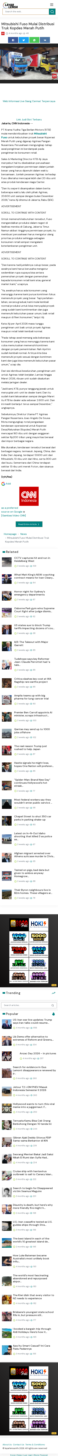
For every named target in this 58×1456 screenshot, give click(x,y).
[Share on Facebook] (13, 40)
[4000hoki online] (19, 976)
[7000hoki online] (19, 950)
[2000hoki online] (38, 963)
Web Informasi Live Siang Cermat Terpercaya (29, 101)
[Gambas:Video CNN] (13, 515)
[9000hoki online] (38, 950)
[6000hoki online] (38, 976)
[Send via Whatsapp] (34, 40)
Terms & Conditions (35, 1444)
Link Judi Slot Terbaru (29, 119)
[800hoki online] (19, 963)
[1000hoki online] (19, 937)
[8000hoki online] (19, 924)
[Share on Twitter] (24, 40)
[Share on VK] (45, 40)
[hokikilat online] (38, 924)
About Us (7, 1444)
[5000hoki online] (38, 937)
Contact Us (18, 1444)
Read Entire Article (27, 524)
